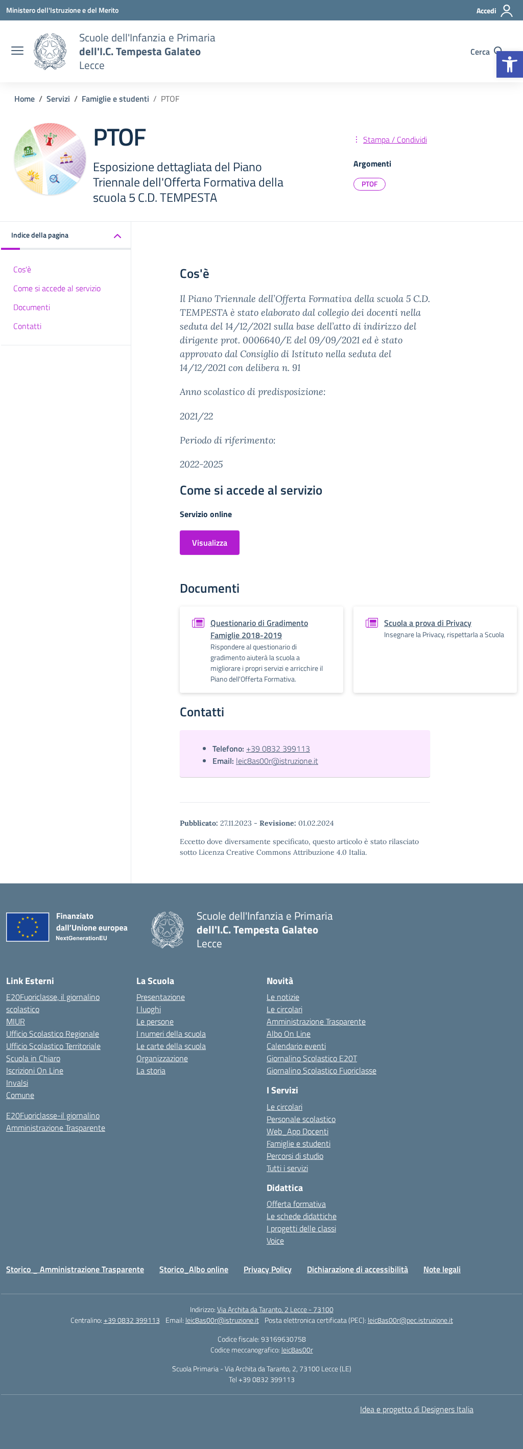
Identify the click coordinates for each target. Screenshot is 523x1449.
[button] (509, 64)
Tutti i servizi (287, 1168)
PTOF (369, 183)
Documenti (31, 307)
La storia (150, 1070)
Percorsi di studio (295, 1156)
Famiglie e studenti (298, 1143)
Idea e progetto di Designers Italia (416, 1409)
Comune (20, 1095)
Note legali (442, 1269)
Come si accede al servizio (57, 288)
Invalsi (17, 1083)
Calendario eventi (296, 1046)
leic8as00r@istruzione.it (277, 761)
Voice (275, 1240)
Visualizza (209, 542)
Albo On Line (289, 1033)
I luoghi (148, 1009)
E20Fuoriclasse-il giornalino (53, 1115)
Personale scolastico (301, 1119)
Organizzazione (162, 1058)
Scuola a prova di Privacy (427, 623)
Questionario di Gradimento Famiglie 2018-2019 (259, 629)
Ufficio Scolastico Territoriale (53, 1046)
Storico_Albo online (193, 1269)
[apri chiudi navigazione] (17, 51)
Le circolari (284, 1009)
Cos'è (22, 269)
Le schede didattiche (302, 1216)
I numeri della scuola (171, 1033)
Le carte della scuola (171, 1046)
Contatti (27, 326)
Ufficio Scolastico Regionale (52, 1033)
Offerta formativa (296, 1204)
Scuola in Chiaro (33, 1058)
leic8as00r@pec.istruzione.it (410, 1320)
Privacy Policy (268, 1269)
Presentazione (160, 997)
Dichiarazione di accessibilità (357, 1269)
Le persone (155, 1021)
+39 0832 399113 (278, 748)
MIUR (15, 1021)
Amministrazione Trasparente (55, 1127)
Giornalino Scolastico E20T (312, 1058)
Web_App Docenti (297, 1131)
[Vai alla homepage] (50, 51)
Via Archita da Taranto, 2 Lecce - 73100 (275, 1309)
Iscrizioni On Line (34, 1070)
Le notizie (283, 997)
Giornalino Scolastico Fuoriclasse (321, 1070)
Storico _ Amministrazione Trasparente (75, 1269)
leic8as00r (297, 1349)
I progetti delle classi (301, 1228)
